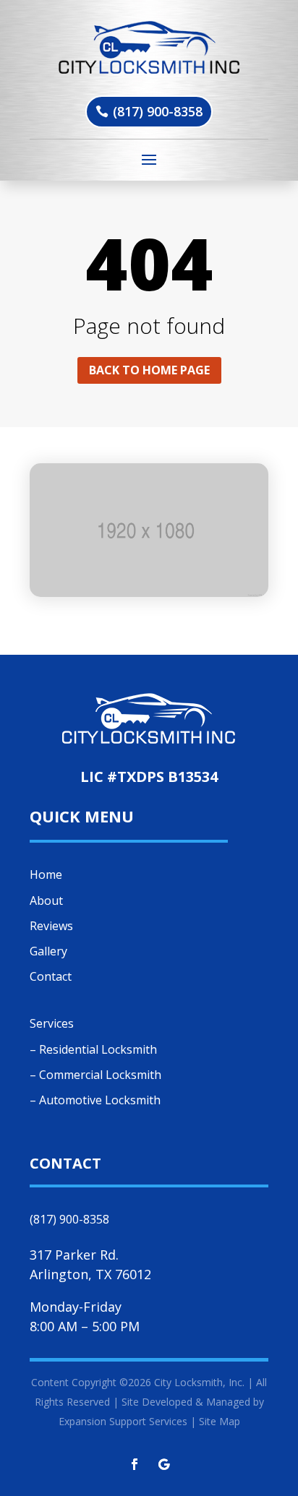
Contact (51, 976)
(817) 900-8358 (158, 111)
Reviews (51, 926)
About (46, 900)
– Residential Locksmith (93, 1049)
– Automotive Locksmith (95, 1100)
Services (52, 1023)
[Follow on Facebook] (134, 1464)
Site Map (219, 1421)
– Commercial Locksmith (95, 1075)
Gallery (48, 951)
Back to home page (149, 370)
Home (46, 874)
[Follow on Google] (163, 1464)
